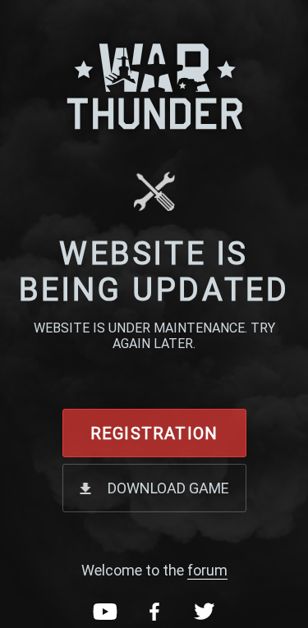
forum (207, 570)
